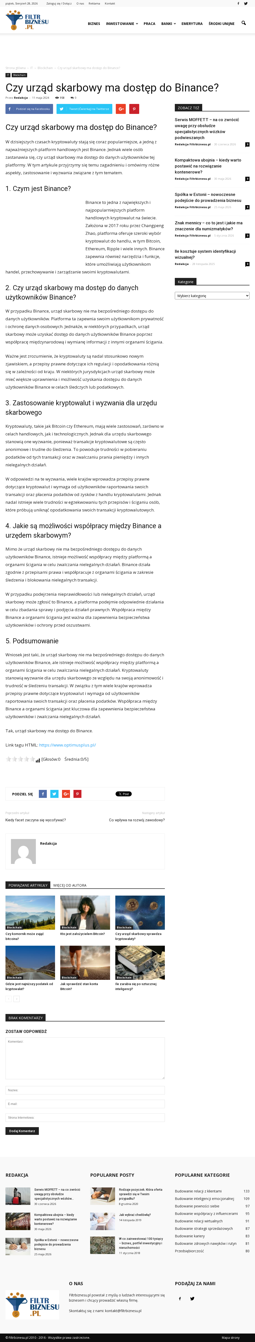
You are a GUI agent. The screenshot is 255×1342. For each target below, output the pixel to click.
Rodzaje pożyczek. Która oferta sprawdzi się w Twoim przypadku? (140, 1194)
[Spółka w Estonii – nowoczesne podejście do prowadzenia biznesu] (17, 1246)
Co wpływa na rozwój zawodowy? (137, 820)
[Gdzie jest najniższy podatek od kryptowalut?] (30, 963)
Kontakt (110, 3)
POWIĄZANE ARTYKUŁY (27, 885)
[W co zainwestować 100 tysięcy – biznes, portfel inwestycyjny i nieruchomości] (102, 1245)
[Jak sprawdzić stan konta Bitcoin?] (85, 963)
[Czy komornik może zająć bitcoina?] (30, 913)
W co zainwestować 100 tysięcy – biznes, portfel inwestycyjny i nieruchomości (141, 1243)
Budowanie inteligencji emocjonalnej (204, 1198)
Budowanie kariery (190, 1236)
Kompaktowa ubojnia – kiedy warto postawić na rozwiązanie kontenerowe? (208, 166)
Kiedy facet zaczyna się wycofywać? (35, 820)
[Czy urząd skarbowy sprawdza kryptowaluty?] (140, 913)
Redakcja (21, 97)
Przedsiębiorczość (189, 1251)
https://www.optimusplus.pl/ (67, 745)
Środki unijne (222, 23)
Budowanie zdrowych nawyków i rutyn (206, 1243)
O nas (80, 3)
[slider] (20, 759)
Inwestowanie (120, 23)
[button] (244, 23)
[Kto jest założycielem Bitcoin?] (85, 913)
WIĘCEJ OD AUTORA (69, 885)
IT (8, 75)
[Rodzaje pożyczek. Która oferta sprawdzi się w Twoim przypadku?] (102, 1196)
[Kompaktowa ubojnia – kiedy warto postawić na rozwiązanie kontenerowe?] (17, 1221)
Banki (166, 23)
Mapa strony (231, 1338)
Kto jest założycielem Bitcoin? (82, 934)
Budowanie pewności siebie (197, 1206)
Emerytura (192, 23)
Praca (149, 23)
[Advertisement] (127, 46)
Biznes (94, 23)
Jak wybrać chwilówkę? (135, 1215)
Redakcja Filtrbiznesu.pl (193, 144)
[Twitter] (246, 3)
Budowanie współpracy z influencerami (206, 1213)
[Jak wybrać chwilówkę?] (102, 1221)
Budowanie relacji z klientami (198, 1191)
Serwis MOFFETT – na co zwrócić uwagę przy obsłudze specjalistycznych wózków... (57, 1194)
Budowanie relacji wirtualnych (199, 1221)
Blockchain (19, 75)
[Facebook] (238, 3)
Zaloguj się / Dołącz (59, 3)
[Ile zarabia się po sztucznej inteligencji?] (140, 963)
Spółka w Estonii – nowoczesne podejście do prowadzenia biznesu (56, 1244)
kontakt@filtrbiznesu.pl (123, 1310)
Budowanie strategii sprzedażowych (204, 1228)
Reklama (94, 3)
